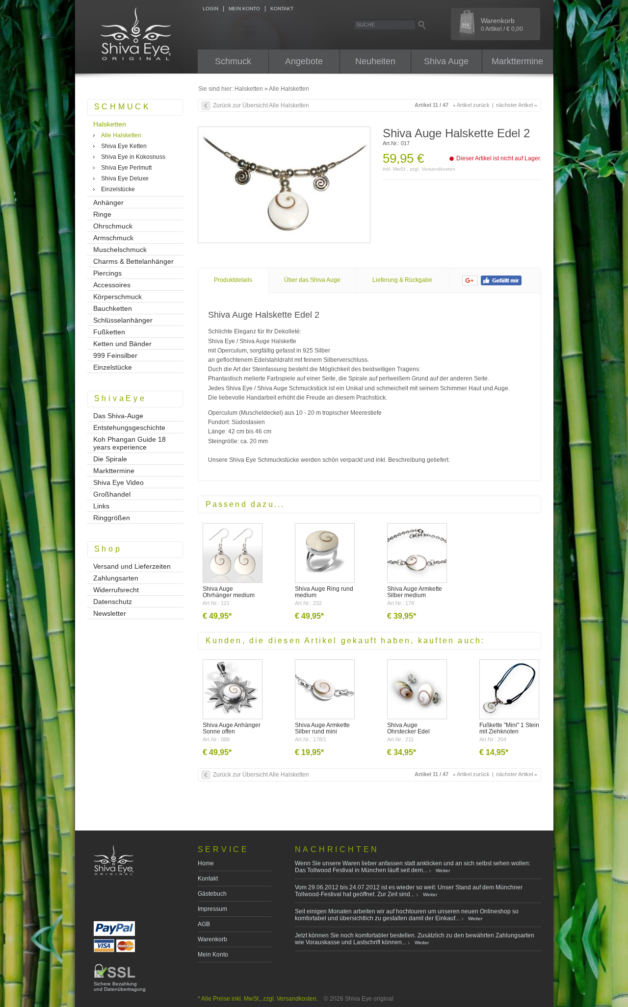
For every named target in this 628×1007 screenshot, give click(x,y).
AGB (204, 924)
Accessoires (112, 285)
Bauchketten (112, 308)
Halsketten (249, 88)
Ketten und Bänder (122, 344)
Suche (365, 24)
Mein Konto (213, 954)
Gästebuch (212, 893)
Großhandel (112, 494)
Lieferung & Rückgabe (402, 280)
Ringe (102, 214)
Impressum (212, 909)
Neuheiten (375, 61)
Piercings (107, 273)
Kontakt (208, 878)
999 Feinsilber (115, 355)
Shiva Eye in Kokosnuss (133, 156)
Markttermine (517, 61)
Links (101, 506)
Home (206, 863)
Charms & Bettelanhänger (133, 261)
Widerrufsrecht (116, 590)
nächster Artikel (516, 105)
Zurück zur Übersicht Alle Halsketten (261, 105)
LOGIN (210, 8)
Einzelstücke (118, 189)
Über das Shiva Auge (312, 280)
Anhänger (108, 202)
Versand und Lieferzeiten (132, 566)
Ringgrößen (111, 518)
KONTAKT (281, 8)
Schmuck (233, 61)
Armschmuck (113, 238)
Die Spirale (110, 459)
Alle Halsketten (289, 88)
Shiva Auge (446, 61)
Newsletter (109, 613)
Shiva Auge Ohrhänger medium (229, 592)
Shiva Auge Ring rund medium (324, 592)
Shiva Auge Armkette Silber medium (414, 592)
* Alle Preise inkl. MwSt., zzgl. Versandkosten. (258, 998)
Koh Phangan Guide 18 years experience (129, 443)
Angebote (304, 61)
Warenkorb (502, 24)
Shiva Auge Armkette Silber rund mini (322, 728)
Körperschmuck (117, 297)
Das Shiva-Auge (118, 416)
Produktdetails (233, 280)
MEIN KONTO (244, 8)
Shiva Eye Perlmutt (126, 167)
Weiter (443, 870)
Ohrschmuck (112, 226)
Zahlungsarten (115, 578)
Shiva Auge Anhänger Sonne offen (232, 728)
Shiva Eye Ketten (124, 146)
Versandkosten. (439, 169)
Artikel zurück (471, 105)
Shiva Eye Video (118, 482)
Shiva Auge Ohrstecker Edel (408, 728)
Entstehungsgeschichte (129, 427)
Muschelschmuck (120, 249)
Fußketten (109, 332)
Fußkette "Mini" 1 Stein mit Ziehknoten (509, 728)
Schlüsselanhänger (123, 320)
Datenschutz (112, 601)
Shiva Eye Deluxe (125, 178)
